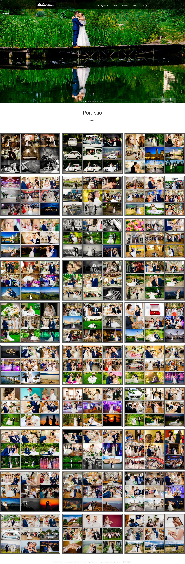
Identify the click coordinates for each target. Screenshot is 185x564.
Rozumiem (127, 562)
